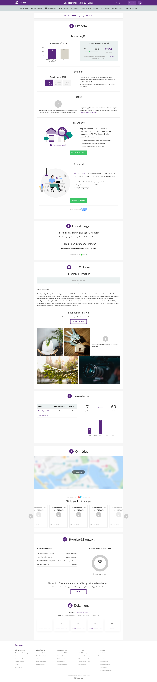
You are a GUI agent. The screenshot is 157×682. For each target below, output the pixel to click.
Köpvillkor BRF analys (106, 670)
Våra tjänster (120, 3)
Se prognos (111, 56)
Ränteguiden (61, 656)
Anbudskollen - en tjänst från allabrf (88, 656)
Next (126, 516)
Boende (79, 612)
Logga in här (78, 321)
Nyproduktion (61, 661)
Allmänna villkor (104, 661)
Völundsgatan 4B (43, 415)
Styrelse (85, 612)
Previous (31, 516)
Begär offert (18, 667)
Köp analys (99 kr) (78, 152)
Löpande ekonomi (20, 656)
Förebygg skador (41, 661)
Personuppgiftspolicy (106, 664)
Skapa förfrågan (40, 664)
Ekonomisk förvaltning (21, 653)
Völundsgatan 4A (43, 411)
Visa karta (78, 472)
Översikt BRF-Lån (62, 653)
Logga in (131, 3)
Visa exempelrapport (59, 145)
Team (101, 656)
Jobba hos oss (104, 658)
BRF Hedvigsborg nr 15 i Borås (78, 2)
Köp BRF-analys (82, 653)
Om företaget (103, 653)
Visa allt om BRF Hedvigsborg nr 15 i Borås (78, 16)
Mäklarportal (82, 664)
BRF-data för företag (84, 658)
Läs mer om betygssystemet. (89, 112)
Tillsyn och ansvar (41, 658)
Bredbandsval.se (80, 173)
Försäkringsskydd (41, 656)
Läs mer (78, 591)
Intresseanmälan (62, 664)
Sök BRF (20, 645)
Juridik (17, 664)
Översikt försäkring (41, 653)
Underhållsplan (19, 661)
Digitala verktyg (19, 658)
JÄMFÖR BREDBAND (78, 200)
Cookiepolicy (103, 667)
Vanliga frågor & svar (84, 661)
